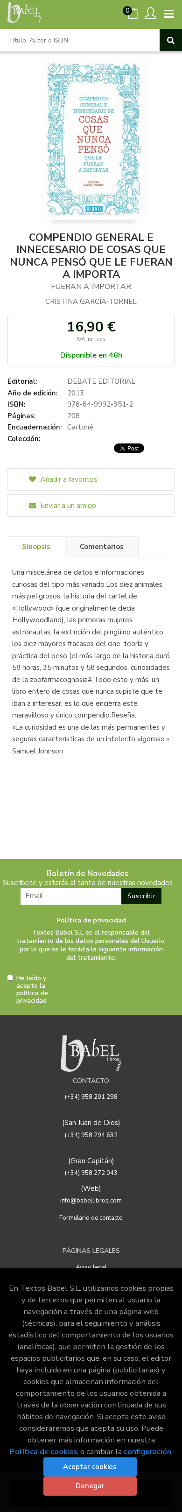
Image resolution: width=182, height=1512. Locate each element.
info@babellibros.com (91, 1200)
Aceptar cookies (90, 1466)
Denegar (90, 1486)
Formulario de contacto (91, 1218)
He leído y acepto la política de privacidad (32, 990)
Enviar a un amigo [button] (67, 505)
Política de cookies (43, 1451)
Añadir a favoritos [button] (68, 479)
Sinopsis (36, 546)
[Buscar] (171, 40)
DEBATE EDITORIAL (101, 381)
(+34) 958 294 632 (91, 1135)
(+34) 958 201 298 (91, 1097)
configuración (147, 1451)
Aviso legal (91, 1267)
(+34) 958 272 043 (91, 1173)
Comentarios (102, 546)
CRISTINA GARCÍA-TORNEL (91, 301)
